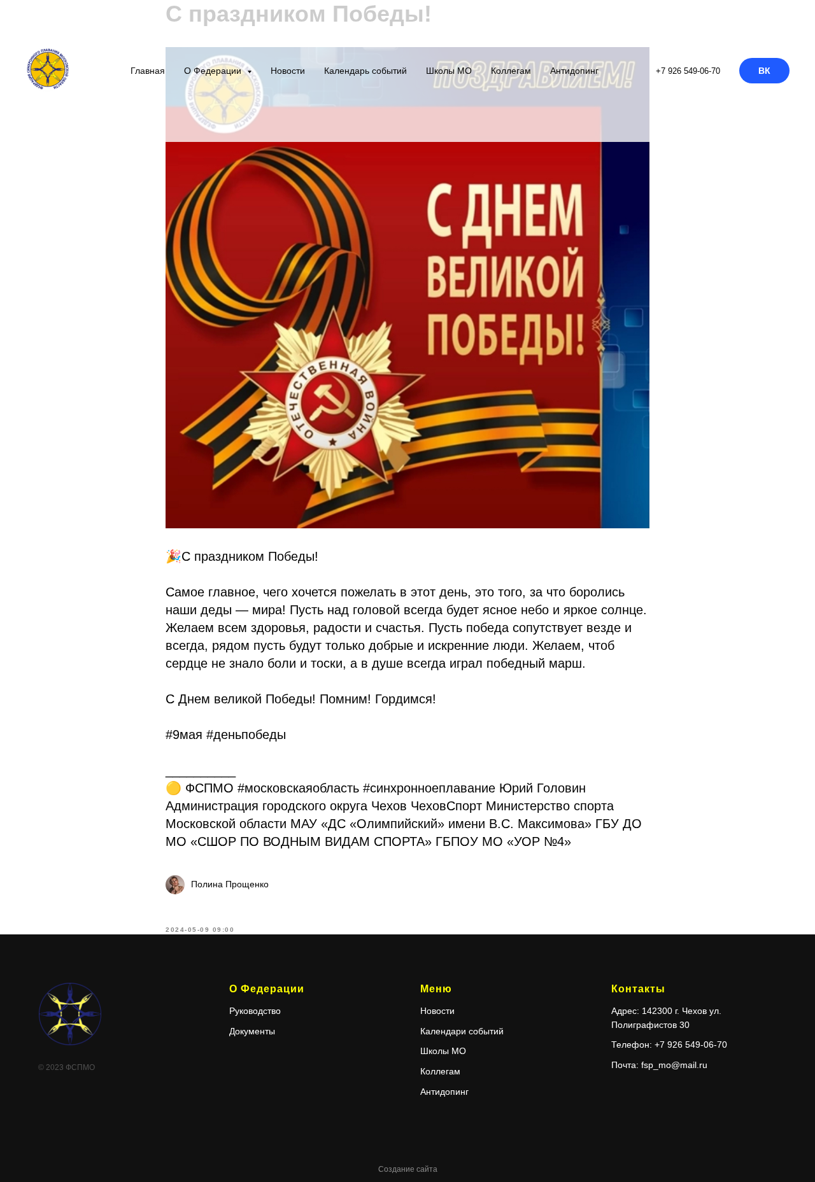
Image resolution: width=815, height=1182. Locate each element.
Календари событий (462, 1031)
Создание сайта (407, 1169)
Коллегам (511, 71)
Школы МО (449, 71)
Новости (288, 71)
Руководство (255, 1011)
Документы (252, 1031)
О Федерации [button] (214, 71)
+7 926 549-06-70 (688, 71)
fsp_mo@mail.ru (674, 1065)
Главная (148, 71)
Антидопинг (574, 71)
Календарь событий (365, 71)
